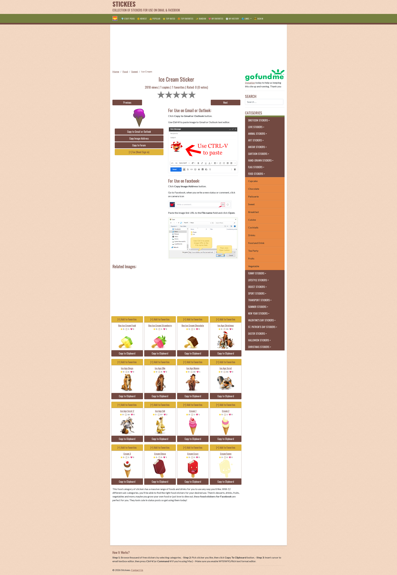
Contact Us (137, 569)
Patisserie (253, 196)
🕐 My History (232, 18)
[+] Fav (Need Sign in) (139, 152)
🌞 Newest (142, 18)
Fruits (251, 258)
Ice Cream (146, 71)
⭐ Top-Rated (169, 18)
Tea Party (253, 250)
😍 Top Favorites (185, 18)
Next (225, 102)
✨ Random (201, 18)
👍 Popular (154, 18)
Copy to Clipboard (127, 353)
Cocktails (253, 227)
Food (125, 71)
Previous (127, 102)
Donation (250, 82)
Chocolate (253, 188)
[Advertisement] (228, 7)
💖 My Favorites (215, 18)
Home (115, 71)
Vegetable (253, 266)
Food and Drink (256, 242)
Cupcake (253, 180)
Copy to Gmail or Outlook (139, 131)
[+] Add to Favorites (127, 319)
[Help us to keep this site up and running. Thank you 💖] (265, 74)
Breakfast (253, 211)
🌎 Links (245, 18)
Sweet (134, 71)
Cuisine (252, 219)
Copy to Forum (139, 145)
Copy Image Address (139, 138)
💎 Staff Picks (128, 18)
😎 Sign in (258, 18)
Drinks (251, 235)
